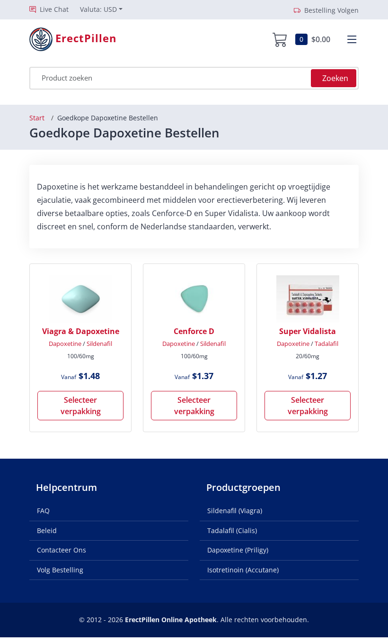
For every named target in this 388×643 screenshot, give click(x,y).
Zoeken (335, 78)
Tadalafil (326, 343)
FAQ (43, 510)
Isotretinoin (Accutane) (243, 569)
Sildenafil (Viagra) (234, 510)
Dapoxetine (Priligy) (237, 549)
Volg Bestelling (60, 569)
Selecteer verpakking (81, 406)
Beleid (47, 530)
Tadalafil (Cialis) (232, 530)
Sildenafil (99, 343)
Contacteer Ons (61, 549)
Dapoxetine (65, 343)
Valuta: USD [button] (98, 9)
